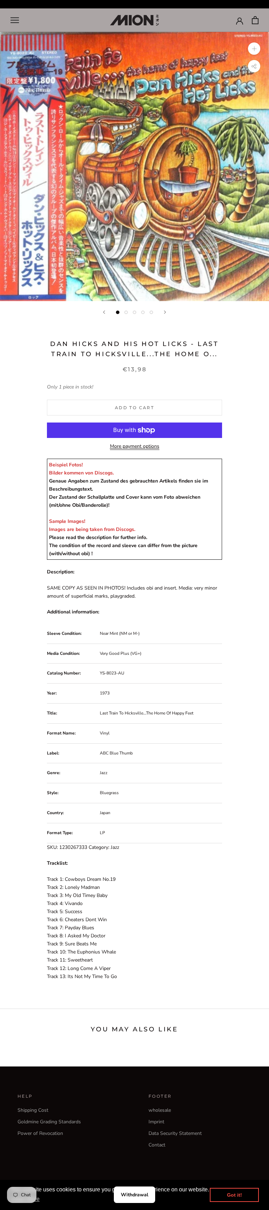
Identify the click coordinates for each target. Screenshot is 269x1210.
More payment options (134, 446)
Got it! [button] (234, 1195)
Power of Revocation (40, 1133)
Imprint (156, 1121)
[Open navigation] (15, 20)
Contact (157, 1145)
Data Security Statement (175, 1133)
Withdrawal (134, 1194)
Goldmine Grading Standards (49, 1121)
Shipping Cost (33, 1110)
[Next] (165, 312)
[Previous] (104, 312)
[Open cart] (255, 20)
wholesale (160, 1110)
